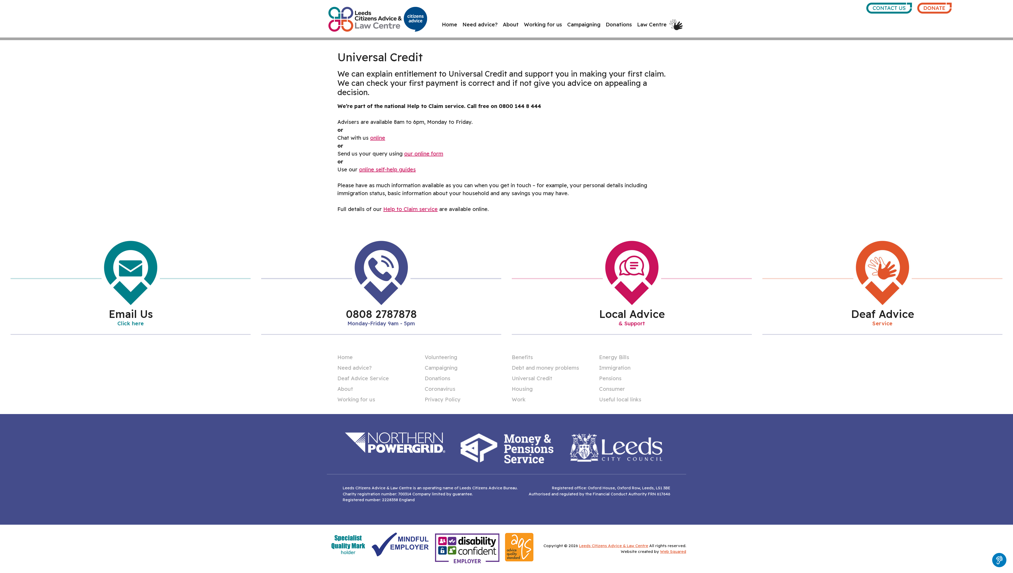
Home (449, 24)
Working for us (543, 24)
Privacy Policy (443, 399)
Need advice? (480, 24)
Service (882, 323)
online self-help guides (387, 169)
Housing (522, 389)
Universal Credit (532, 378)
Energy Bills (614, 357)
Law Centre (652, 24)
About (511, 24)
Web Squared (673, 551)
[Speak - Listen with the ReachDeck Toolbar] (999, 560)
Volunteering (441, 357)
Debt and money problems (545, 367)
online (377, 137)
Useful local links (620, 399)
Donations (619, 24)
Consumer (612, 389)
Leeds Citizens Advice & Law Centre (613, 545)
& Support (632, 323)
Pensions (610, 378)
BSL (677, 24)
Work (518, 399)
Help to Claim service (410, 209)
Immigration (614, 367)
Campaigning (583, 24)
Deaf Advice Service (363, 378)
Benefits (522, 357)
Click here (130, 323)
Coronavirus (440, 389)
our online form (423, 153)
